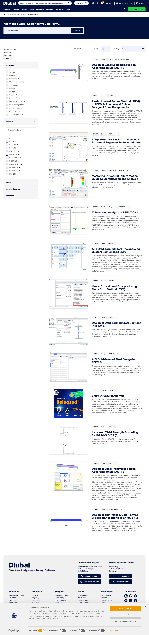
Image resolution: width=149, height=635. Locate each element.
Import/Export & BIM (17, 101)
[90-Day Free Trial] (97, 3)
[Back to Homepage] (9, 3)
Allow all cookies (125, 608)
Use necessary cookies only (125, 621)
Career (67, 9)
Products (16, 9)
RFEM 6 (12, 141)
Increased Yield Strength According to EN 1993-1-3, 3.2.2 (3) (116, 434)
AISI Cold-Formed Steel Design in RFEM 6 (113, 361)
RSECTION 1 (14, 158)
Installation (13, 75)
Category (10, 65)
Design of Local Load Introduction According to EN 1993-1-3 (114, 66)
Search (77, 31)
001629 (95, 509)
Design (12, 92)
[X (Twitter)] (130, 600)
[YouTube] (130, 596)
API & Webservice (16, 114)
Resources (40, 9)
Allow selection (125, 615)
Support (24, 9)
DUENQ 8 (13, 151)
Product (9, 122)
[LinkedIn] (126, 600)
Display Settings (15, 95)
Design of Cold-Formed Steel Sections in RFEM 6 (116, 324)
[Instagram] (135, 600)
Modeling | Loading (16, 82)
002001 (95, 59)
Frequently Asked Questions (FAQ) (61, 597)
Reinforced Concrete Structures (16, 597)
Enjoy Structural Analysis (108, 395)
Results (12, 88)
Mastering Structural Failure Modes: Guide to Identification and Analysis (115, 177)
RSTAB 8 (12, 145)
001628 (95, 463)
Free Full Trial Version (106, 597)
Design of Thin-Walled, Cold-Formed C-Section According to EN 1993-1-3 (115, 516)
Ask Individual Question (60, 601)
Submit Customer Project (107, 601)
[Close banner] (145, 606)
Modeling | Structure (17, 79)
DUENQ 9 (13, 154)
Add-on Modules (15, 108)
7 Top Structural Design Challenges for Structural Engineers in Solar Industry (117, 141)
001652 (95, 427)
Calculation (13, 85)
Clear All (6, 58)
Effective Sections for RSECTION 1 (119, 59)
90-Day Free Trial (137, 9)
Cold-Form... (8, 55)
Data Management (16, 105)
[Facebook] (135, 596)
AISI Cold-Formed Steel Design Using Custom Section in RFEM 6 (116, 250)
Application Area (13, 189)
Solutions (6, 9)
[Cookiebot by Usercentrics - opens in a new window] (14, 630)
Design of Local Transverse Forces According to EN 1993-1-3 (114, 470)
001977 (95, 134)
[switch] (63, 630)
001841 (95, 243)
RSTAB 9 (12, 148)
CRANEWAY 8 (14, 164)
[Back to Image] (57, 172)
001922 (95, 170)
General (12, 72)
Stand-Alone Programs (18, 111)
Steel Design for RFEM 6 (116, 170)
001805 (95, 317)
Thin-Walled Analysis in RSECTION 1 (115, 212)
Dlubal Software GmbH (121, 563)
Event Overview (84, 603)
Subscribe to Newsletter (83, 597)
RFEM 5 (12, 138)
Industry (9, 182)
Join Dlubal (130, 592)
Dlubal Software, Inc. (89, 563)
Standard (10, 196)
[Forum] (126, 596)
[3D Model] (52, 172)
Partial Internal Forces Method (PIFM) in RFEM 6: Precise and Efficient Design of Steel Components (116, 104)
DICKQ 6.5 (13, 161)
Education (49, 9)
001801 (95, 281)
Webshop (109, 3)
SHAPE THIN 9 (113, 509)
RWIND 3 (12, 174)
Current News (83, 600)
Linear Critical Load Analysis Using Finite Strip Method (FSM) (114, 288)
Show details (114, 631)
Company (59, 9)
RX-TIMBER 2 (14, 171)
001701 (95, 390)
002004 (95, 96)
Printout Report (15, 98)
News (32, 9)
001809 (95, 354)
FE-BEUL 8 (13, 168)
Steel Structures (15, 600)
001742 (95, 207)
